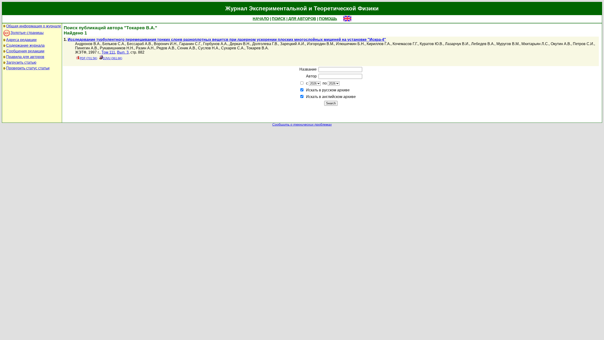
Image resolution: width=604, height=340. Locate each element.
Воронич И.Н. (165, 44)
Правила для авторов (25, 57)
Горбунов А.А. (215, 44)
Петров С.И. (583, 44)
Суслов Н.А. (208, 48)
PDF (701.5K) (88, 58)
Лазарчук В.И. (457, 44)
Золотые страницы (27, 33)
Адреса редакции (21, 40)
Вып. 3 (123, 52)
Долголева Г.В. (265, 44)
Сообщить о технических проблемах (302, 124)
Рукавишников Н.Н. (117, 48)
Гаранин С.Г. (190, 44)
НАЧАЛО (261, 19)
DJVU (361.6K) (112, 58)
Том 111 (108, 52)
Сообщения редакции (25, 51)
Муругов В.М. (508, 44)
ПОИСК (278, 19)
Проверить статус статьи (28, 68)
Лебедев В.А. (483, 44)
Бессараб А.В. (139, 44)
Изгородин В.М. (320, 44)
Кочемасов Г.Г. (405, 44)
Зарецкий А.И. (292, 44)
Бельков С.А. (113, 44)
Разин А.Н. (145, 48)
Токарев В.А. (257, 48)
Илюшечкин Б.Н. (350, 44)
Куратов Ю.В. (431, 44)
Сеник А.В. (186, 48)
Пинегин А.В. (86, 48)
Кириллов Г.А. (379, 44)
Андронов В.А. (88, 44)
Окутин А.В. (561, 44)
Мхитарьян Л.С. (535, 44)
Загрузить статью (21, 62)
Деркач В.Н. (240, 44)
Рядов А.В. (165, 48)
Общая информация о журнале (33, 26)
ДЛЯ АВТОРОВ (302, 19)
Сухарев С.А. (232, 48)
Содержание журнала (25, 45)
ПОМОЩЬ (328, 19)
